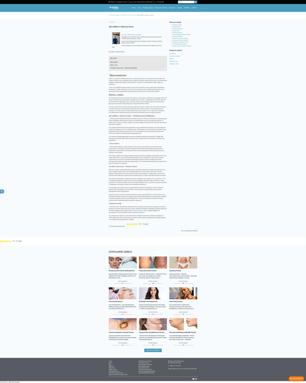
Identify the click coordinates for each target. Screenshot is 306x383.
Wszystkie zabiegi (153, 350)
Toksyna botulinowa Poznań (180, 38)
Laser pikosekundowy (143, 367)
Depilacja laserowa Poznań (144, 361)
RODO (110, 362)
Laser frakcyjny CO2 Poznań (145, 364)
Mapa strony (112, 367)
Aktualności (131, 15)
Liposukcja (172, 8)
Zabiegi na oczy (173, 61)
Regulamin (111, 366)
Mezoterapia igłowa (137, 210)
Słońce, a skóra (114, 65)
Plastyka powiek (148, 8)
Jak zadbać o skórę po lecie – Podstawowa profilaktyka (123, 68)
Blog (110, 364)
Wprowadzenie (114, 62)
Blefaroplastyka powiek (144, 366)
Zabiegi (179, 8)
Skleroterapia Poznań (114, 371)
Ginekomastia (176, 26)
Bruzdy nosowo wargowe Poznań (182, 46)
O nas (139, 8)
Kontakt (193, 8)
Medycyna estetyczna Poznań (118, 15)
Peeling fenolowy (177, 32)
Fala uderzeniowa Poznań (180, 44)
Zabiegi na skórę (173, 63)
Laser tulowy (176, 30)
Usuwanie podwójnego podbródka (146, 371)
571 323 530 (160, 2)
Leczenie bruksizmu (178, 28)
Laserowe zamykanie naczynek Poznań (118, 374)
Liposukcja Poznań (178, 36)
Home (134, 8)
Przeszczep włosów (161, 8)
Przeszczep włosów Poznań (180, 40)
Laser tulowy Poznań (143, 362)
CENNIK (186, 8)
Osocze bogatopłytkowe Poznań (182, 34)
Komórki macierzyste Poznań (181, 42)
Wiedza (171, 58)
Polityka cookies (113, 369)
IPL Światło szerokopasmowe (116, 373)
